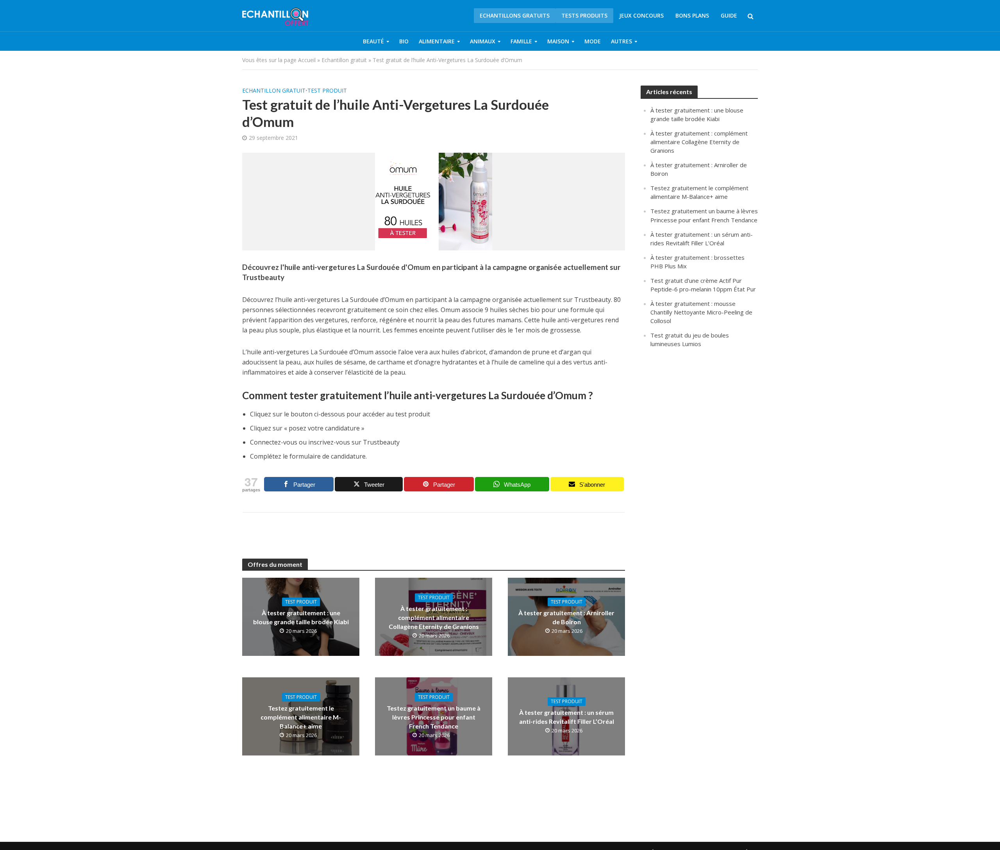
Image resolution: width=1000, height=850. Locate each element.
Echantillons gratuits (515, 15)
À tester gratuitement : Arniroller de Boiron (566, 617)
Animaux (482, 41)
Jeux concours (641, 15)
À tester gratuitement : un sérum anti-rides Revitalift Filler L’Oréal (566, 717)
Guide (729, 15)
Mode (592, 41)
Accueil (307, 60)
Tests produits (584, 15)
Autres (621, 41)
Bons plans (692, 15)
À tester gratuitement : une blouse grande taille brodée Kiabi (301, 617)
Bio (404, 41)
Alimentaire (437, 41)
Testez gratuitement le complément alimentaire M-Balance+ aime (301, 717)
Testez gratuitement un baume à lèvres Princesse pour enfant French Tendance (433, 717)
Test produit (327, 90)
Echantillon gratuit (344, 60)
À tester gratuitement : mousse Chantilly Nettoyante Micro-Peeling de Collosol (701, 312)
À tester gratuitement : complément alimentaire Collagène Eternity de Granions (434, 617)
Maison (558, 41)
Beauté (373, 41)
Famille (521, 41)
